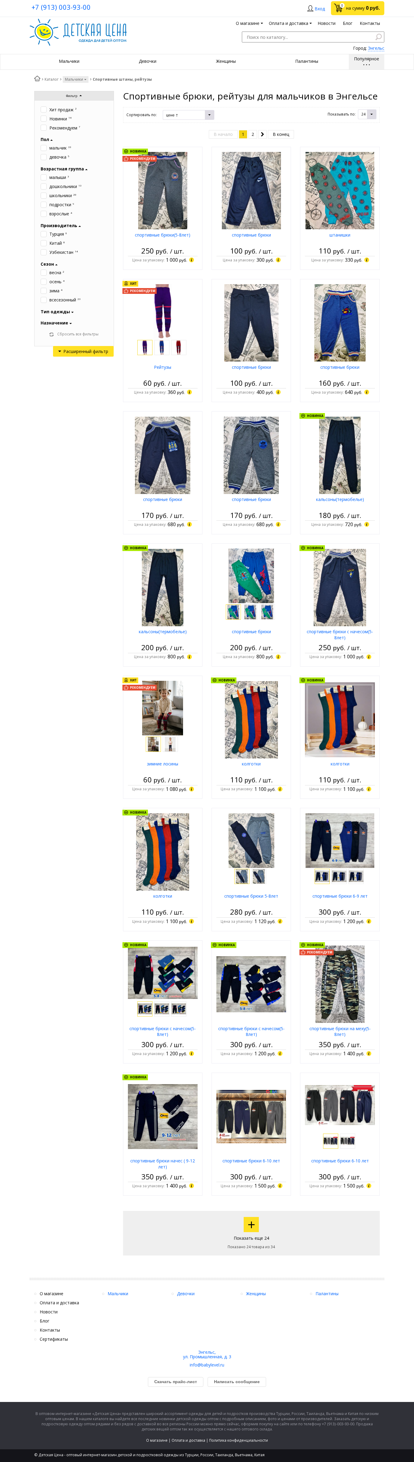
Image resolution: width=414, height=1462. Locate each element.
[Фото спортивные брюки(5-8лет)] (162, 190)
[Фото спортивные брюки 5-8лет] (251, 840)
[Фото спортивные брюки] (251, 190)
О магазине (157, 1440)
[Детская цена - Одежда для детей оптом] (78, 22)
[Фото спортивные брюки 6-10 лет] (251, 1116)
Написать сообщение (237, 1381)
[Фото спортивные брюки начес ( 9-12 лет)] (163, 1116)
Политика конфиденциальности (238, 1440)
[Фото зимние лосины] (162, 708)
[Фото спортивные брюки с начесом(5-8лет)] (340, 587)
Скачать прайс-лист (175, 1381)
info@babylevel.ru (207, 1365)
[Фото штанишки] (339, 190)
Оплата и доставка (188, 1440)
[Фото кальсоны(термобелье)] (340, 455)
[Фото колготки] (251, 719)
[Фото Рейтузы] (162, 311)
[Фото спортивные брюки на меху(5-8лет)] (340, 984)
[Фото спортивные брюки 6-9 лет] (339, 840)
